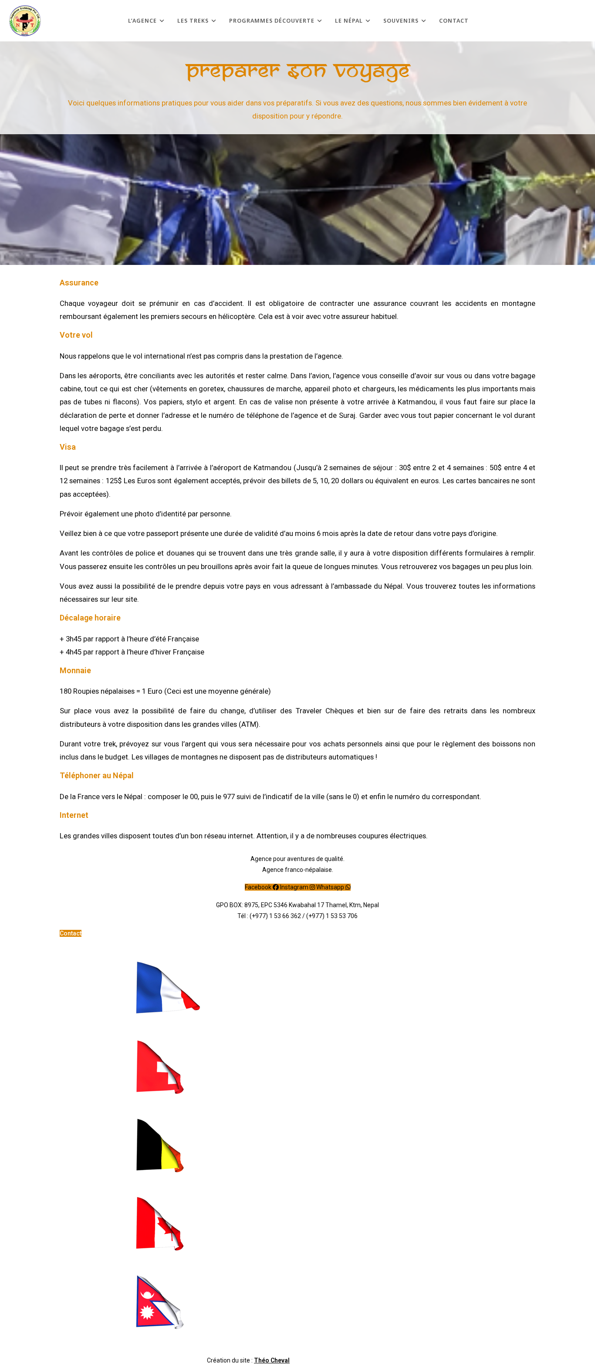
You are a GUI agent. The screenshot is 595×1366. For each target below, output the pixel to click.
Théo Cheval (272, 1360)
